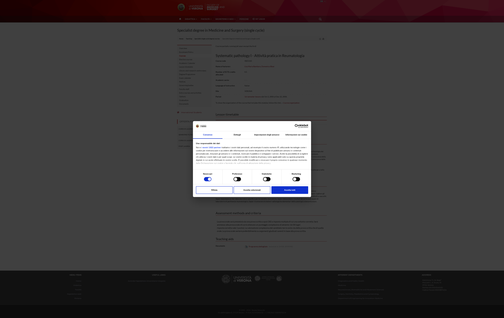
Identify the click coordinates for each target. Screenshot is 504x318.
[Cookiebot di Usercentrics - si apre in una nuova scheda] (296, 126)
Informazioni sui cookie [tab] (296, 135)
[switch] (237, 179)
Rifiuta (214, 190)
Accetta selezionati (252, 190)
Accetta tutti (289, 190)
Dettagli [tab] (237, 135)
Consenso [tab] (207, 135)
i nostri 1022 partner (211, 147)
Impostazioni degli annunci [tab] (266, 135)
